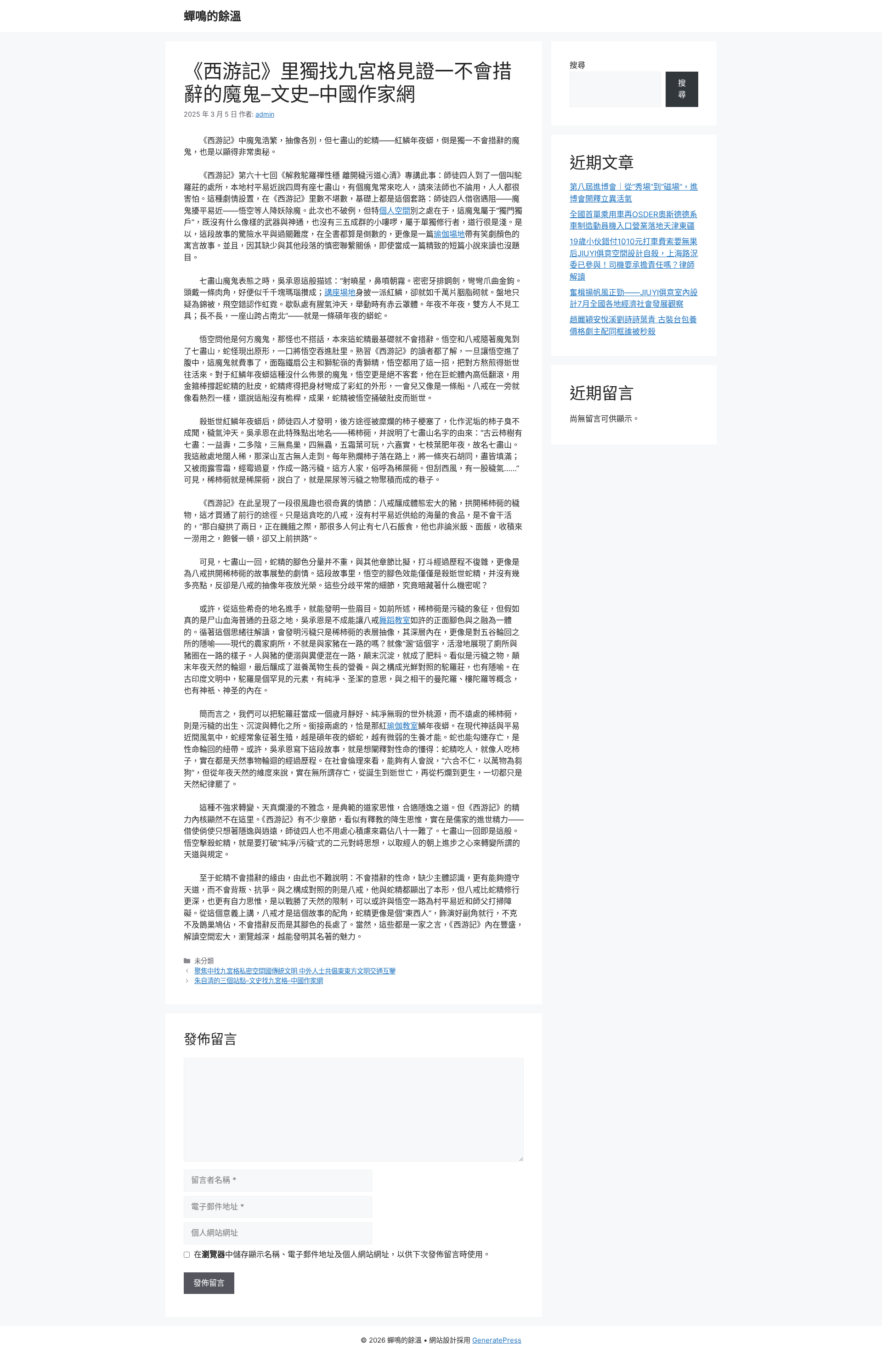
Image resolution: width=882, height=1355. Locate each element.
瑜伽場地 (449, 234)
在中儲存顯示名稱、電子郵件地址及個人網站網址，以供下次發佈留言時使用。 (342, 1254)
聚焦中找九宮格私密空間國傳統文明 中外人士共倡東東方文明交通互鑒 (295, 971)
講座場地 (340, 292)
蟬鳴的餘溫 (212, 16)
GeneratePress (496, 1340)
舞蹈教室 (394, 620)
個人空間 (394, 210)
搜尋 (577, 65)
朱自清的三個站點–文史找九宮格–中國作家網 (258, 980)
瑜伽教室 (402, 726)
